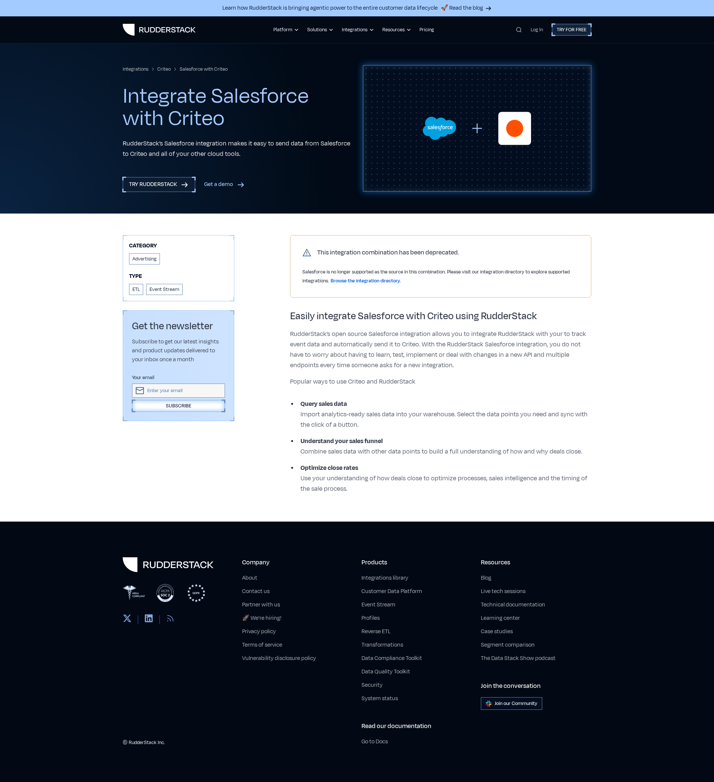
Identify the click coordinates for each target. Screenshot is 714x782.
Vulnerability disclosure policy (279, 658)
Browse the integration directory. (366, 281)
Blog (486, 578)
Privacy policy (259, 631)
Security (372, 685)
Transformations (382, 645)
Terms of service (262, 645)
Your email (143, 377)
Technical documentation (513, 605)
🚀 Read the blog (462, 8)
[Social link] (127, 620)
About (249, 578)
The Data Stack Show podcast (518, 658)
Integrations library (384, 578)
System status (379, 698)
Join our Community (516, 703)
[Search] (519, 29)
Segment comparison (508, 645)
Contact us (256, 591)
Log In (537, 29)
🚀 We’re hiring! (262, 618)
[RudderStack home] (159, 30)
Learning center (500, 618)
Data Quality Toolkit (385, 672)
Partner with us (261, 605)
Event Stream (378, 605)
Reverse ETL (375, 631)
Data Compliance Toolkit (391, 658)
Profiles (370, 618)
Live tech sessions (503, 591)
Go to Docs (374, 742)
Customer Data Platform (391, 591)
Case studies (497, 631)
